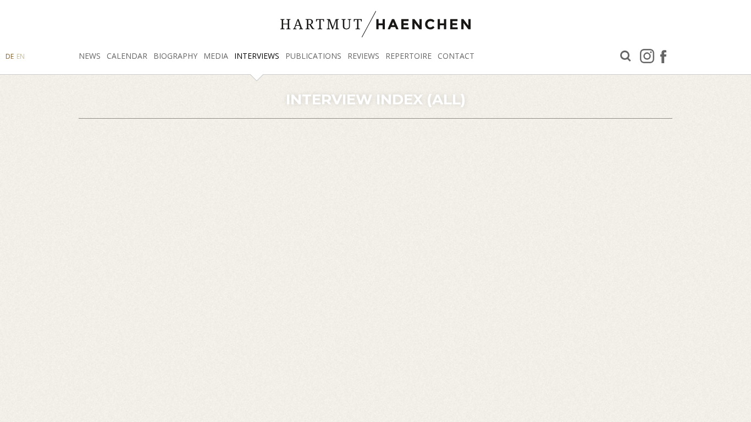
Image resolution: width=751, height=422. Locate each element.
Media (215, 56)
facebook (663, 56)
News (90, 56)
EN (20, 56)
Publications (313, 56)
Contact (456, 56)
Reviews (363, 56)
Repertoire (408, 56)
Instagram (647, 56)
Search (625, 56)
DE (9, 56)
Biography (175, 56)
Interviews (256, 56)
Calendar (127, 56)
